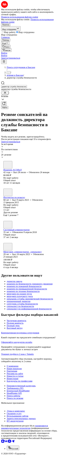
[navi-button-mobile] (4, 61)
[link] (6, 46)
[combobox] (14, 86)
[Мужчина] (7, 165)
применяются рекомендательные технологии (24, 427)
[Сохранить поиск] (4, 104)
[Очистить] (5, 93)
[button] (4, 53)
